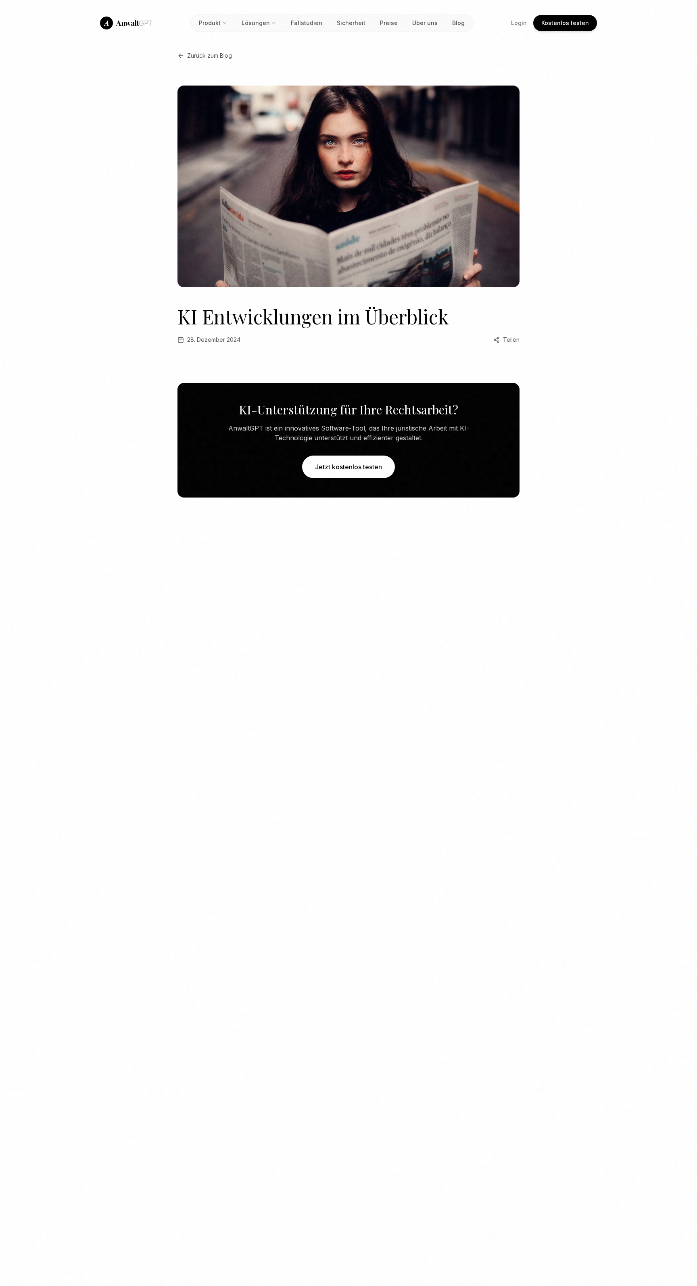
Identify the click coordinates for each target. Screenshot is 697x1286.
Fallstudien (306, 22)
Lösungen (256, 22)
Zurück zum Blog (209, 55)
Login (519, 22)
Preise (389, 22)
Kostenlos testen (565, 22)
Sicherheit (351, 22)
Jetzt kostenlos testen (348, 467)
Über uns (425, 22)
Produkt (210, 22)
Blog (458, 22)
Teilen (511, 339)
